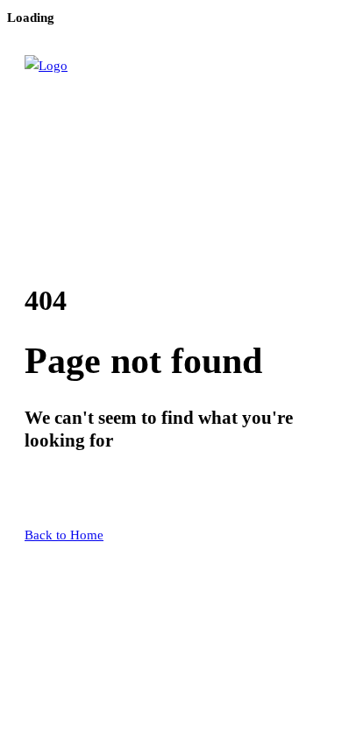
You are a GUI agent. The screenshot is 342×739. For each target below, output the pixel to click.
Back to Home (64, 535)
